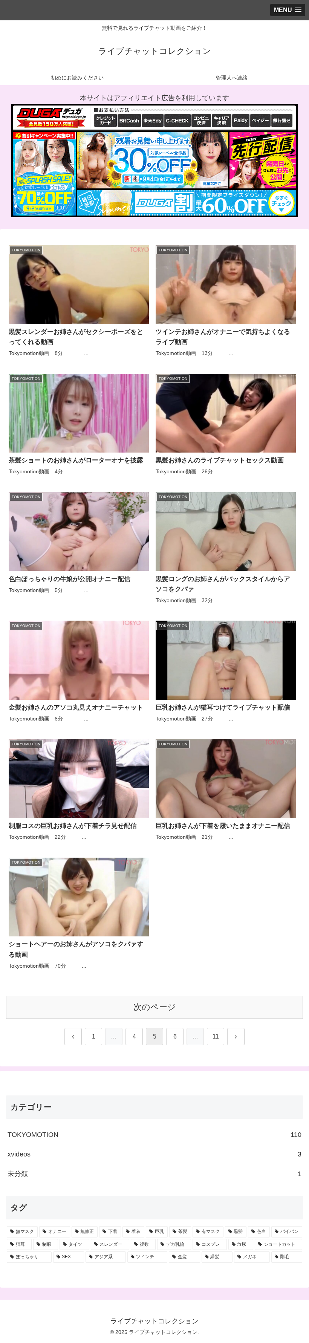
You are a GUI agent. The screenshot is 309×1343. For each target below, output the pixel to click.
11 (216, 1036)
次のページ (154, 1007)
